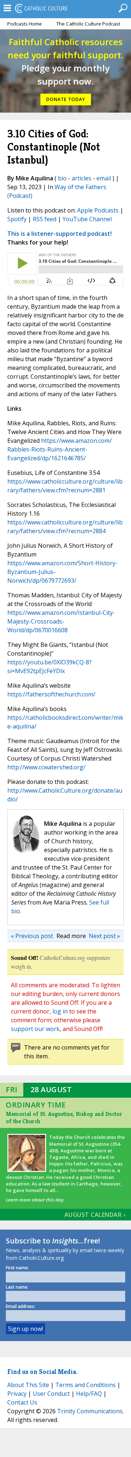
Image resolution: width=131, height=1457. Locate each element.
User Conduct (51, 1394)
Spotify (17, 219)
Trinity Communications (90, 1411)
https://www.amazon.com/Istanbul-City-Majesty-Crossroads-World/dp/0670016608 (61, 621)
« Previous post (32, 936)
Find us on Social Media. (42, 1371)
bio (62, 178)
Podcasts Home (24, 23)
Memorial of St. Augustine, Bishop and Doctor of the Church (64, 1117)
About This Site (28, 1385)
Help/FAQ (89, 1394)
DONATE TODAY (65, 99)
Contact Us (22, 1402)
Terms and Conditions (85, 1385)
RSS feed (44, 219)
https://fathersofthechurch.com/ (51, 694)
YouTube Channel (87, 219)
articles (81, 178)
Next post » (104, 936)
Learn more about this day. (35, 1199)
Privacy (17, 1394)
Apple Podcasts (98, 210)
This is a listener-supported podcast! (59, 234)
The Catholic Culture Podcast (88, 23)
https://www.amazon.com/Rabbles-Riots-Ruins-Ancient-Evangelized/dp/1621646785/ (59, 449)
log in (60, 1011)
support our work (35, 1029)
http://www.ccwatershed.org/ (46, 767)
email (103, 178)
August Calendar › (95, 1215)
